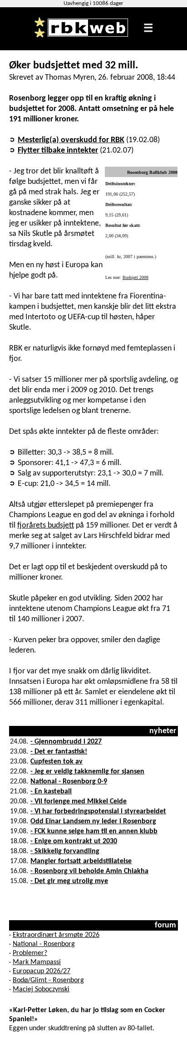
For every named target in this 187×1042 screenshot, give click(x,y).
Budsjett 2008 (135, 277)
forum (165, 925)
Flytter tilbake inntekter (58, 150)
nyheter (162, 731)
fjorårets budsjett (45, 525)
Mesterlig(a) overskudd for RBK (71, 140)
